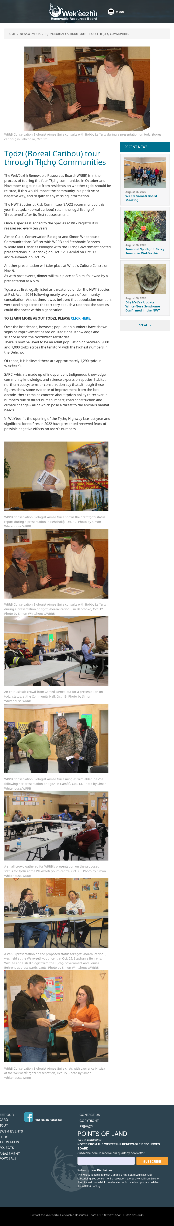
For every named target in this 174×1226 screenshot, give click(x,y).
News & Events (30, 34)
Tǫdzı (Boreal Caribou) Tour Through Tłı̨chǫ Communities (87, 34)
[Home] (72, 11)
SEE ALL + (145, 325)
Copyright (89, 1120)
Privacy (86, 1126)
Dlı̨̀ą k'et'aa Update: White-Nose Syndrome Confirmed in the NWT (142, 306)
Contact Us (90, 1114)
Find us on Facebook (48, 1120)
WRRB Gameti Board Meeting (141, 198)
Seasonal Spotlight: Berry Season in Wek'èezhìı (144, 251)
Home (11, 34)
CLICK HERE (80, 318)
